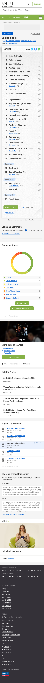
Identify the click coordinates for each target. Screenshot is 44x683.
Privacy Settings (7, 640)
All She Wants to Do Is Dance (21, 148)
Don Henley (12, 112)
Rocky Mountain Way (17, 172)
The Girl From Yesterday (19, 76)
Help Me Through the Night (20, 103)
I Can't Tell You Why (17, 80)
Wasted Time (14, 68)
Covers (8, 277)
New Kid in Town (16, 64)
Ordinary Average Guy (18, 83)
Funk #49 (12, 131)
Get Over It (13, 168)
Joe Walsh (12, 86)
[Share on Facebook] (35, 49)
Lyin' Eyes (13, 89)
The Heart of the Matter (19, 109)
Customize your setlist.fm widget (13, 514)
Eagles (5, 37)
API (3, 655)
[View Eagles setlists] (22, 329)
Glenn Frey (12, 121)
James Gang (13, 133)
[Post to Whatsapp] (39, 49)
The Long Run (11, 294)
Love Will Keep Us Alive (18, 115)
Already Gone (14, 183)
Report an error (36, 220)
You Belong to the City (18, 119)
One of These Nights (17, 93)
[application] (22, 535)
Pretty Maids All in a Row (19, 72)
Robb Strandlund (14, 186)
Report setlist (23, 220)
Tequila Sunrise (15, 99)
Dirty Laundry (14, 137)
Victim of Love (15, 60)
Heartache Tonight (16, 154)
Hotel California (15, 56)
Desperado (13, 189)
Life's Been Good (16, 143)
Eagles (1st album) (12, 298)
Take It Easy (14, 199)
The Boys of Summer (17, 125)
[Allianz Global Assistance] (5, 674)
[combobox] (22, 10)
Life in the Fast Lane (17, 158)
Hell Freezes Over (12, 284)
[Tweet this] (32, 49)
